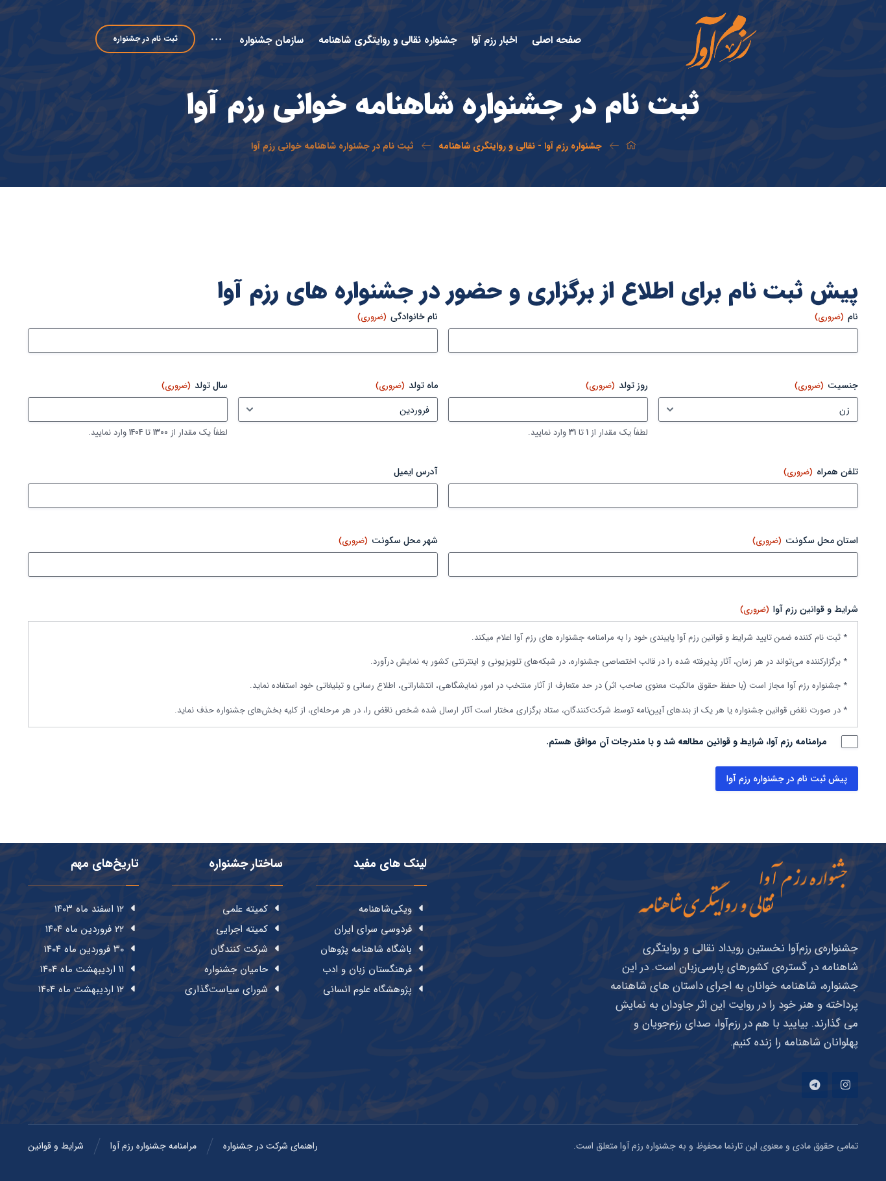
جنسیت (826, 385)
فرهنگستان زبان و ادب (367, 969)
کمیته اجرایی (242, 929)
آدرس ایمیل (416, 471)
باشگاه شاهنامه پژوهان (366, 949)
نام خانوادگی (397, 316)
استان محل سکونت (805, 540)
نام (836, 316)
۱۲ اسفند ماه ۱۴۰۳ (89, 909)
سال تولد (195, 385)
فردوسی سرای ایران (373, 929)
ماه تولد (407, 385)
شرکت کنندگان (239, 949)
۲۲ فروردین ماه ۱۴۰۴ (84, 929)
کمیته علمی (245, 909)
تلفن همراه (821, 471)
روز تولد (617, 385)
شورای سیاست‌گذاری (226, 989)
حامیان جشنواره (236, 969)
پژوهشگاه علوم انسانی (367, 989)
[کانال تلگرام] (815, 1085)
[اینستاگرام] (845, 1085)
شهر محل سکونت (388, 540)
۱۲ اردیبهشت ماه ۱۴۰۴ (81, 989)
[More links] (217, 50)
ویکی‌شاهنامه (385, 909)
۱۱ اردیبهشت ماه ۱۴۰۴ (82, 969)
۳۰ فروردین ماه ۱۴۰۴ (84, 949)
